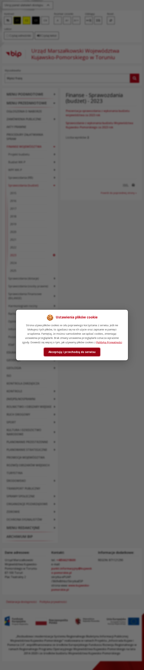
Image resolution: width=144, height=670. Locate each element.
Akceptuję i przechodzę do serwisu (72, 352)
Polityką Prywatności (109, 342)
